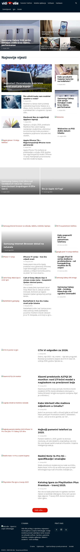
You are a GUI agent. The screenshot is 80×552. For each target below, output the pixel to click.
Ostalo (19, 9)
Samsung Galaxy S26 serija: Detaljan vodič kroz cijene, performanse (66, 102)
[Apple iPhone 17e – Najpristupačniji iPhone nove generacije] (11, 146)
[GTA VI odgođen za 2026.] (18, 361)
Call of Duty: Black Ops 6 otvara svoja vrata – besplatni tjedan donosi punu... (37, 280)
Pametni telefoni (26, 3)
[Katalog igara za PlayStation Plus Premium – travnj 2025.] (18, 493)
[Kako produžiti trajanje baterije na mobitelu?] (67, 72)
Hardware (59, 3)
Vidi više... (39, 510)
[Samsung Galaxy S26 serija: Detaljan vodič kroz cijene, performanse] (20, 35)
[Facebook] (56, 529)
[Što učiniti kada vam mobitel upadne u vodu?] (11, 102)
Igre (14, 9)
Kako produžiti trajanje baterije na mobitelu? (65, 79)
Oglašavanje (40, 546)
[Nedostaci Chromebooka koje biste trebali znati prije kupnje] (26, 78)
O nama (32, 546)
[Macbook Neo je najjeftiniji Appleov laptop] (11, 123)
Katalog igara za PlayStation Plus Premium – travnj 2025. (58, 484)
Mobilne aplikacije (40, 3)
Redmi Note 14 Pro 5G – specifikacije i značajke (52, 457)
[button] (76, 3)
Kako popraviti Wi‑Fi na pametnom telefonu (65, 238)
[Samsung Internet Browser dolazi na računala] (26, 239)
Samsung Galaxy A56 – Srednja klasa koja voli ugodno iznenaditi (67, 290)
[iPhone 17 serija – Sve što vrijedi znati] (11, 262)
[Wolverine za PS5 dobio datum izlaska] (67, 124)
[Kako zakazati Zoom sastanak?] (70, 44)
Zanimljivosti (6, 9)
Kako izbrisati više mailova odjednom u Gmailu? (54, 404)
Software (51, 3)
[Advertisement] (40, 17)
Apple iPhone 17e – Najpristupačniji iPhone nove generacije (37, 142)
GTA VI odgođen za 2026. (53, 350)
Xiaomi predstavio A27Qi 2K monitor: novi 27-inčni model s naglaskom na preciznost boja (56, 379)
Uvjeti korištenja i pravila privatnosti (56, 546)
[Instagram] (61, 529)
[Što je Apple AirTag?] (60, 181)
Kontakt (71, 546)
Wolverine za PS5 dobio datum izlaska (66, 131)
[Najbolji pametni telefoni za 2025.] (18, 440)
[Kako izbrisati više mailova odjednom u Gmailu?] (18, 414)
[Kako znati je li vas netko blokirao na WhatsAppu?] (50, 44)
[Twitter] (66, 529)
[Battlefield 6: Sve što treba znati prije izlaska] (11, 306)
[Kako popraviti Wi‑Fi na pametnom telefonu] (60, 28)
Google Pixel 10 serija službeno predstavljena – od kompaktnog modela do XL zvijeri (67, 262)
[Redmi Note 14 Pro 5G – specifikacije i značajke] (18, 467)
